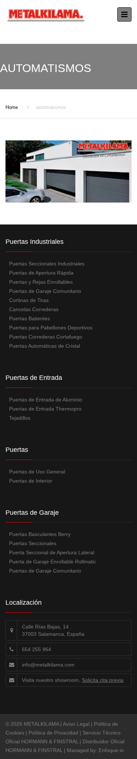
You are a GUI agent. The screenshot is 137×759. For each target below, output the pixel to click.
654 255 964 (36, 649)
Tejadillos (19, 418)
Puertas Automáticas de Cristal (44, 346)
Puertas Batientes (29, 318)
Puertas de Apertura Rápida (41, 273)
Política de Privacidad (53, 733)
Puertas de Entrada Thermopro (45, 409)
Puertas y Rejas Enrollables (41, 282)
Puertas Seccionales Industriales (46, 264)
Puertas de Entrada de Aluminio (45, 400)
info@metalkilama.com (48, 665)
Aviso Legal (76, 724)
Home (11, 107)
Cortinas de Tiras (29, 300)
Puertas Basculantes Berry (40, 534)
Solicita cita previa (102, 680)
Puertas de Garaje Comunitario (45, 291)
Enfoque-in (111, 750)
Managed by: (83, 750)
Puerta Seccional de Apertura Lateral (51, 552)
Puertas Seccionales (32, 543)
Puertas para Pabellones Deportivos (50, 328)
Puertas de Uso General (37, 472)
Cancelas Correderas (33, 309)
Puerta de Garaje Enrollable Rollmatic (52, 561)
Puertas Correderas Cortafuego (45, 337)
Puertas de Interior (30, 481)
